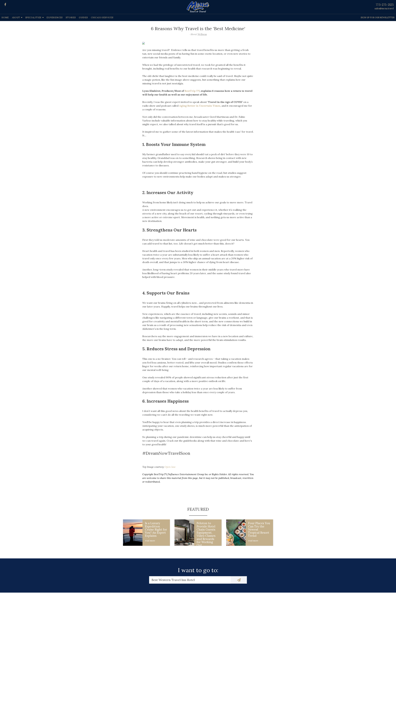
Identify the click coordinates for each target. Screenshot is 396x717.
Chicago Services (102, 17)
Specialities (33, 17)
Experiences (55, 17)
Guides (83, 17)
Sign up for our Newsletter (377, 17)
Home (5, 17)
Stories (71, 17)
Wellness (202, 34)
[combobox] (190, 580)
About (16, 17)
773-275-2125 (385, 4)
